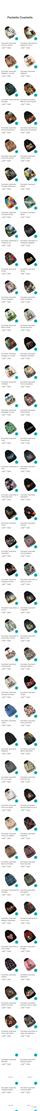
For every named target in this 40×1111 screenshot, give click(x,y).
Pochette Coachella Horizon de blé (8, 44)
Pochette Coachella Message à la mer (8, 411)
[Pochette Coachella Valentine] (29, 964)
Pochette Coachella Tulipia (27, 693)
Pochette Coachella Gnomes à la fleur (8, 693)
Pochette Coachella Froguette (27, 609)
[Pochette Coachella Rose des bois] (29, 851)
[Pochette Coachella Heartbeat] (29, 484)
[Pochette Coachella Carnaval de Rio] (10, 202)
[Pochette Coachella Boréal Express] (29, 1049)
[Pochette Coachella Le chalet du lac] (10, 230)
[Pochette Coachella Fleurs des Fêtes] (10, 1021)
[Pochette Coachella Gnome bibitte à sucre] (29, 795)
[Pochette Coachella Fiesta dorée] (29, 399)
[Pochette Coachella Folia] (10, 428)
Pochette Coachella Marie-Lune (27, 637)
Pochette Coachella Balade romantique (8, 919)
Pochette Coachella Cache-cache (27, 157)
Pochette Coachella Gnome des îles (27, 326)
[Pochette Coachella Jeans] (10, 710)
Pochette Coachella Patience (27, 467)
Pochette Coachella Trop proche (27, 439)
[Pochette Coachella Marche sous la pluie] (29, 89)
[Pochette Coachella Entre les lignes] (10, 795)
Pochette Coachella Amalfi (27, 185)
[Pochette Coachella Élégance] (10, 738)
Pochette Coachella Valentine (27, 976)
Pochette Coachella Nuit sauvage (10, 100)
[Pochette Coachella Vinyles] (29, 512)
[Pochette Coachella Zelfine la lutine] (10, 992)
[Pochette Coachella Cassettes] (10, 541)
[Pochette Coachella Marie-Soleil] (10, 315)
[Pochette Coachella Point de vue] (29, 766)
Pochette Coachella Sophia (8, 976)
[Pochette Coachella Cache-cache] (29, 145)
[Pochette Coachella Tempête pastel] (10, 1077)
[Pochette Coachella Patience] (29, 456)
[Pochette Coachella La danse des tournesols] (29, 117)
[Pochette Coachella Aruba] (10, 258)
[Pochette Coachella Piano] (10, 512)
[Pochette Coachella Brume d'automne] (10, 117)
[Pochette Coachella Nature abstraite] (29, 738)
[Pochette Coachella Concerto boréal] (10, 145)
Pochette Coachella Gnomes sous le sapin (28, 1004)
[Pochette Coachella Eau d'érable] (10, 879)
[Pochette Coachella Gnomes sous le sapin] (29, 992)
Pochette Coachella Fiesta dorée (27, 411)
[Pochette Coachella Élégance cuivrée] (10, 61)
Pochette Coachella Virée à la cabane (8, 835)
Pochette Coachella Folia (8, 439)
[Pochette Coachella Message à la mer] (10, 399)
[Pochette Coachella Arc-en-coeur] (10, 766)
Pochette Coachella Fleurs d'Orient (27, 722)
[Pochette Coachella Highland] (29, 61)
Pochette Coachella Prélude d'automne (8, 185)
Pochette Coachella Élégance (8, 750)
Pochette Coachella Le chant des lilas (9, 496)
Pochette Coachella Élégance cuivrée (8, 72)
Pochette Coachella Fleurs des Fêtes (8, 1032)
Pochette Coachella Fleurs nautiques (27, 383)
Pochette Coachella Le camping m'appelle (28, 242)
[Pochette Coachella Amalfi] (29, 174)
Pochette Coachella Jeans (8, 722)
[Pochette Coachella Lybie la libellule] (29, 287)
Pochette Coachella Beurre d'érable (8, 863)
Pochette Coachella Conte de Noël (27, 1089)
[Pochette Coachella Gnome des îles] (29, 315)
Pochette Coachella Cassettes (8, 552)
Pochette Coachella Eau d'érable (10, 891)
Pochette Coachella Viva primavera (27, 552)
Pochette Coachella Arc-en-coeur (8, 778)
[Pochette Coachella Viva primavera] (29, 541)
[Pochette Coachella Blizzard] (10, 1049)
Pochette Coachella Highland (27, 72)
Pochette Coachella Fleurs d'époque (8, 298)
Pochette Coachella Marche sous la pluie (28, 100)
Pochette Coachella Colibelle (8, 383)
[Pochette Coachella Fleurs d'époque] (10, 287)
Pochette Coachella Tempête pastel (8, 1089)
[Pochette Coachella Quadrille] (29, 823)
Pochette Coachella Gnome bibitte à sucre (28, 806)
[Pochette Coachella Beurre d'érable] (10, 851)
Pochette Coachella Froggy (27, 947)
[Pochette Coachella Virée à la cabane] (10, 823)
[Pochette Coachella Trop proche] (29, 428)
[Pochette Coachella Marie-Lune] (29, 625)
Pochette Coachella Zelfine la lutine (8, 1004)
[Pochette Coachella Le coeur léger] (10, 936)
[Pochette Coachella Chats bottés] (10, 654)
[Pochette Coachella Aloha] (29, 258)
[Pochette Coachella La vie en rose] (29, 908)
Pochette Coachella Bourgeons (27, 891)
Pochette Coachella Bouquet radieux (27, 665)
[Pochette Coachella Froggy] (29, 936)
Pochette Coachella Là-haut (10, 467)
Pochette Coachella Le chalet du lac (9, 242)
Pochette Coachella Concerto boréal (8, 157)
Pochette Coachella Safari (27, 213)
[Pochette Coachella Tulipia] (29, 682)
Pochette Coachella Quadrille (27, 835)
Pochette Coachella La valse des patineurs (28, 1032)
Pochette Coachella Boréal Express (27, 1060)
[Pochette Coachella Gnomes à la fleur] (10, 682)
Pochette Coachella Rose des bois (27, 863)
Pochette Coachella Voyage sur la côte (8, 354)
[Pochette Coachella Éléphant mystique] (29, 343)
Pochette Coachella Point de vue (27, 778)
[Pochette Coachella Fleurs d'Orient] (29, 710)
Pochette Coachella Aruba (8, 270)
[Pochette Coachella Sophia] (10, 964)
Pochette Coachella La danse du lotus (28, 580)
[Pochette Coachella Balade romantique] (10, 908)
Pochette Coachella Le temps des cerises (9, 637)
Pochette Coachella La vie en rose (28, 919)
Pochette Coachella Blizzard (8, 1060)
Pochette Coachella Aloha (27, 270)
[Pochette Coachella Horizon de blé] (10, 32)
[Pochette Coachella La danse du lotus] (29, 569)
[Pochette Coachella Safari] (29, 202)
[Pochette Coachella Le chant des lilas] (10, 484)
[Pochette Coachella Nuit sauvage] (10, 89)
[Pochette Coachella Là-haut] (10, 456)
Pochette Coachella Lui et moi (10, 609)
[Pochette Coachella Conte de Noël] (29, 1077)
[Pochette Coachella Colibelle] (10, 371)
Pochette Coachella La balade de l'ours (28, 44)
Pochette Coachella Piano (8, 524)
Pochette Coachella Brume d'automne (8, 129)
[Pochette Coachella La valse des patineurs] (29, 1021)
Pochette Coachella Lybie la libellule (27, 298)
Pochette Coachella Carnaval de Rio (8, 213)
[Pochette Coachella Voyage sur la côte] (10, 343)
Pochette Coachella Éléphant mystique (27, 354)
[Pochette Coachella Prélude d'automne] (10, 174)
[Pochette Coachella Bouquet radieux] (29, 654)
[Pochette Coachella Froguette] (29, 597)
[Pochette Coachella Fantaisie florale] (10, 569)
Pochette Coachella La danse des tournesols (28, 129)
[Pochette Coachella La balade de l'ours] (29, 32)
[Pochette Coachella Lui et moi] (10, 597)
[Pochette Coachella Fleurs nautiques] (29, 371)
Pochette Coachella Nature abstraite (27, 750)
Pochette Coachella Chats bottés (8, 665)
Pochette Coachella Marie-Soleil (8, 326)
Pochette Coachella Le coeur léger (9, 947)
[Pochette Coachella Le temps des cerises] (10, 625)
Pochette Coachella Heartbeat (27, 496)
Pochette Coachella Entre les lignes (8, 806)
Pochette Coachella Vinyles (27, 524)
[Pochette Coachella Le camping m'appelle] (29, 230)
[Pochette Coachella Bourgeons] (29, 879)
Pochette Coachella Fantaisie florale (8, 580)
